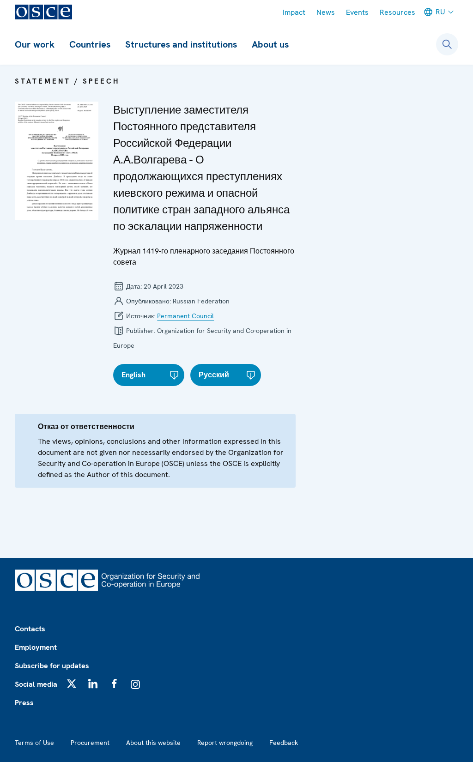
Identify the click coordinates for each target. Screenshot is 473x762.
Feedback (283, 742)
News (325, 12)
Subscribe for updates (52, 666)
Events (357, 12)
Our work (35, 44)
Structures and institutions (181, 44)
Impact (294, 12)
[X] (72, 683)
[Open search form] (447, 44)
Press (24, 703)
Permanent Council (185, 316)
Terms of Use (34, 742)
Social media (36, 684)
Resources (397, 12)
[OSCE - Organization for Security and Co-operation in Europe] (43, 12)
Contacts (30, 629)
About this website (153, 742)
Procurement (90, 742)
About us (270, 44)
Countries (89, 44)
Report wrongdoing (225, 742)
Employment (36, 647)
